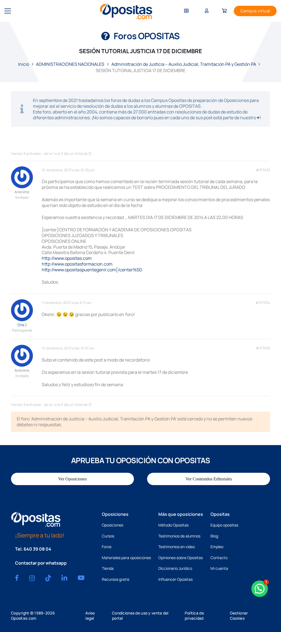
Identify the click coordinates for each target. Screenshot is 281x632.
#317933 (263, 170)
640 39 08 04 (37, 549)
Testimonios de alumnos (179, 536)
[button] (8, 11)
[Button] (186, 11)
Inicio (23, 64)
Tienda (108, 568)
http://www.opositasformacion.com (77, 264)
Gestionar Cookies (239, 615)
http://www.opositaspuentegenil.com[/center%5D (92, 270)
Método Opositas (173, 525)
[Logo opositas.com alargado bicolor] (126, 11)
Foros (106, 546)
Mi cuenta (219, 568)
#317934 (262, 302)
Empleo (216, 546)
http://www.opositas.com (67, 258)
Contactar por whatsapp (41, 563)
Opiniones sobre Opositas (180, 557)
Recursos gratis (115, 579)
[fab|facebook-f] (17, 578)
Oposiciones (112, 525)
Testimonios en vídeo (176, 546)
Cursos (108, 536)
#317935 (263, 348)
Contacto (218, 557)
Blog (214, 536)
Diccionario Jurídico (175, 568)
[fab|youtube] (81, 578)
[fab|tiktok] (48, 578)
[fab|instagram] (32, 578)
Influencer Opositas (175, 579)
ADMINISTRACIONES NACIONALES (70, 64)
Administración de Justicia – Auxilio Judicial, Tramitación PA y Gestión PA (183, 64)
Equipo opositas (224, 525)
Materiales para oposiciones (126, 557)
